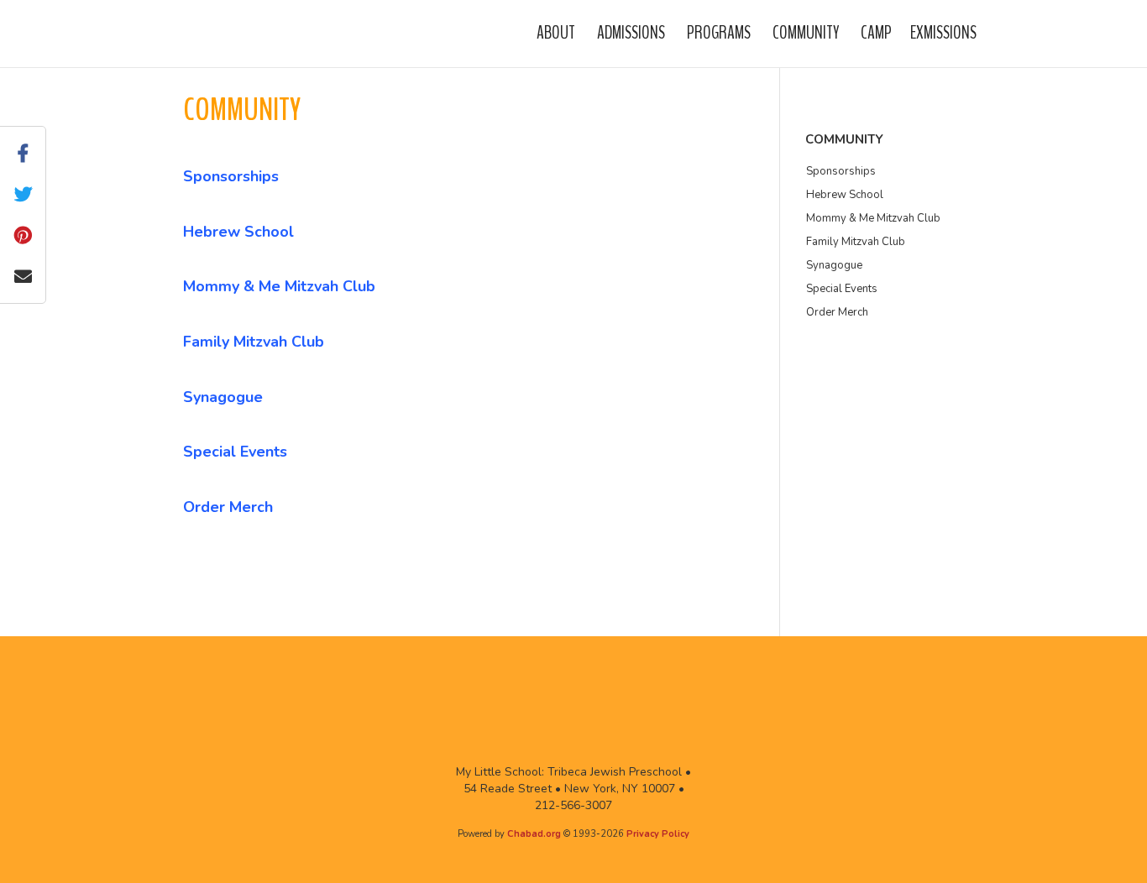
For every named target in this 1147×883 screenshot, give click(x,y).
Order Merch (228, 507)
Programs (719, 32)
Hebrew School (238, 232)
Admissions (631, 32)
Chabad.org (534, 834)
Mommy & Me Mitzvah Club (279, 286)
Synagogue (223, 397)
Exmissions (943, 32)
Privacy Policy (657, 834)
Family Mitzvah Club (253, 342)
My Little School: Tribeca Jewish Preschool (228, 33)
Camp (876, 32)
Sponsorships (231, 176)
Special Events (235, 452)
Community (806, 32)
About (556, 32)
